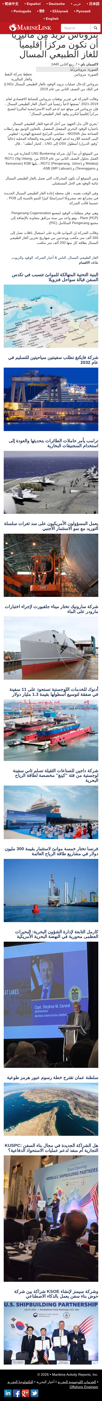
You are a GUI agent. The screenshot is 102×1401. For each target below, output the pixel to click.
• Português (21, 11)
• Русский (82, 11)
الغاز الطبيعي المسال (83, 258)
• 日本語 (93, 4)
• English (51, 19)
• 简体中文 (10, 4)
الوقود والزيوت (22, 258)
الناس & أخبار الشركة (50, 258)
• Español (33, 4)
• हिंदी (40, 11)
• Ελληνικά (59, 11)
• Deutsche (56, 4)
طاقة (94, 262)
